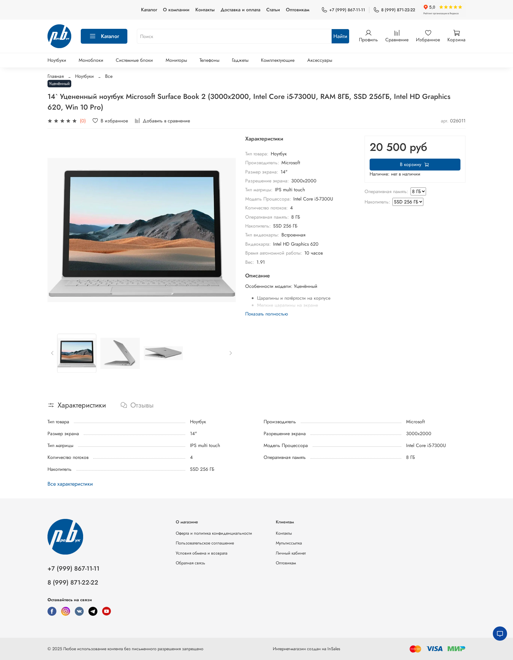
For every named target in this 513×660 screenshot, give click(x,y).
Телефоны (209, 60)
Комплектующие (277, 60)
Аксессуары (319, 60)
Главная (56, 76)
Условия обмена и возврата (201, 553)
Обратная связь (190, 563)
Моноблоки (91, 60)
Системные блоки (134, 60)
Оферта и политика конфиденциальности (214, 533)
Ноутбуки (57, 60)
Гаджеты (240, 60)
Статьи (273, 9)
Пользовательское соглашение (205, 543)
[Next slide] (226, 230)
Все (109, 76)
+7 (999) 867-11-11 (347, 10)
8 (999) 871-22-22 (398, 10)
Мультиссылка (289, 543)
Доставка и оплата (240, 9)
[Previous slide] (57, 230)
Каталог (149, 9)
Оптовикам (297, 9)
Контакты (205, 9)
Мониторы (176, 60)
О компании (176, 9)
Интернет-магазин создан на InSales (306, 649)
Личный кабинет (291, 553)
